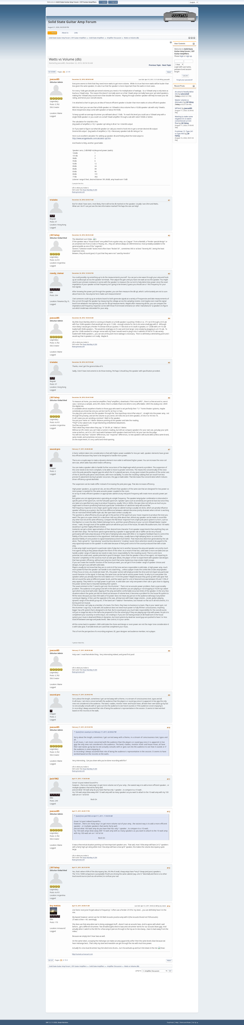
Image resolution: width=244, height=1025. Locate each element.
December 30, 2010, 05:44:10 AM (82, 397)
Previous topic (155, 65)
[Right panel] (189, 38)
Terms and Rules (185, 1022)
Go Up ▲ (195, 1022)
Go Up (50, 960)
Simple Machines (63, 1022)
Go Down (52, 72)
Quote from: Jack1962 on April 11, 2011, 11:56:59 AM (94, 816)
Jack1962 (54, 778)
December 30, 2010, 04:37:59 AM (82, 362)
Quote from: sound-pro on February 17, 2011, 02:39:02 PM (96, 732)
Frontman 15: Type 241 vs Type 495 (184, 132)
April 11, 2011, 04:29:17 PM (81, 811)
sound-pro (55, 449)
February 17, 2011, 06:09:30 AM (82, 650)
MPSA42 (178, 108)
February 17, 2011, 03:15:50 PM (82, 727)
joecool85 (188, 108)
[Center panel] (192, 38)
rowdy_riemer (57, 273)
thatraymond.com (78, 192)
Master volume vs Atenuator (182, 101)
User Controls (179, 44)
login (182, 56)
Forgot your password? (185, 80)
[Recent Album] (51, 925)
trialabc (54, 199)
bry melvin (55, 905)
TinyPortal (170, 1022)
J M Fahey (190, 102)
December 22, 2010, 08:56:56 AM (82, 79)
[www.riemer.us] (51, 298)
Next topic (166, 65)
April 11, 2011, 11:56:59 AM (81, 779)
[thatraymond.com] (51, 110)
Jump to (138, 971)
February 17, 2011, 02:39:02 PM (82, 695)
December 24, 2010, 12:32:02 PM (82, 273)
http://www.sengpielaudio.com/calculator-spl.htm (91, 138)
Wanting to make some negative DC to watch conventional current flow (184, 119)
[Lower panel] (194, 38)
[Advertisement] (183, 182)
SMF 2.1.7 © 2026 (51, 1022)
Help (176, 1022)
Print (169, 72)
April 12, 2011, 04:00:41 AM (81, 906)
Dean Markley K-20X (90, 190)
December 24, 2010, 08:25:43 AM (82, 235)
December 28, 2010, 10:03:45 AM (82, 318)
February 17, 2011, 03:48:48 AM (82, 449)
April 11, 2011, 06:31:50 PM (81, 867)
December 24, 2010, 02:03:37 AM (82, 200)
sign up (189, 56)
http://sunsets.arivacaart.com (82, 954)
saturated (185, 94)
